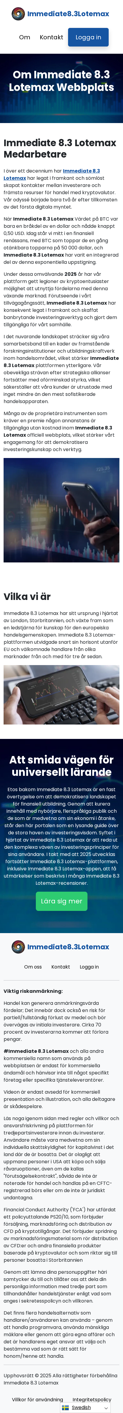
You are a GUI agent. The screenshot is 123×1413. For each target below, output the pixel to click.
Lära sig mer (61, 901)
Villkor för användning (37, 1399)
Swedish (81, 1407)
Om (24, 37)
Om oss (33, 966)
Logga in (88, 37)
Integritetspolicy (92, 1399)
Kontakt (51, 37)
